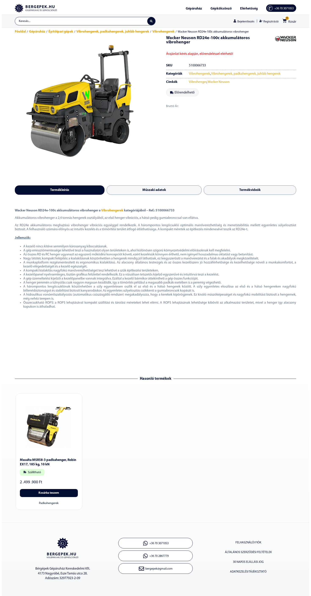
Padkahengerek (49, 503)
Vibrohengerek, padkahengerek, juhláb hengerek (112, 31)
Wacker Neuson (219, 82)
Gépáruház (194, 8)
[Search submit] (151, 21)
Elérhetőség (249, 8)
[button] (182, 92)
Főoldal (20, 31)
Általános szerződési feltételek (248, 552)
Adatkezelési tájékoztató (248, 571)
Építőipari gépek (60, 31)
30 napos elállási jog (248, 562)
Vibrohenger (197, 82)
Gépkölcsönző (221, 8)
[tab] (60, 190)
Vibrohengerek (163, 31)
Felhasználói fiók (248, 542)
